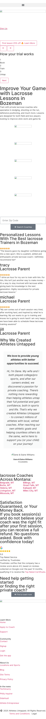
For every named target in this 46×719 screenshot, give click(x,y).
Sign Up (3, 28)
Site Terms (5, 674)
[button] (23, 5)
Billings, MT (29, 482)
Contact (3, 641)
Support (4, 631)
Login (2, 651)
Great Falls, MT (31, 485)
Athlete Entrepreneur (9, 703)
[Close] (10, 48)
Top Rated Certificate (35, 572)
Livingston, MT (8, 490)
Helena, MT (6, 488)
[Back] (3, 48)
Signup (3, 646)
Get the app (5, 655)
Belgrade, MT (7, 482)
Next (4, 80)
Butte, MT (5, 485)
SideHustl (4, 698)
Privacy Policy (6, 679)
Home (3, 622)
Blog (2, 670)
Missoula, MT (7, 493)
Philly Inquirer (6, 693)
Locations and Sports (10, 665)
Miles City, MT (30, 490)
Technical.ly (5, 689)
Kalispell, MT (29, 488)
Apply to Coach (7, 627)
